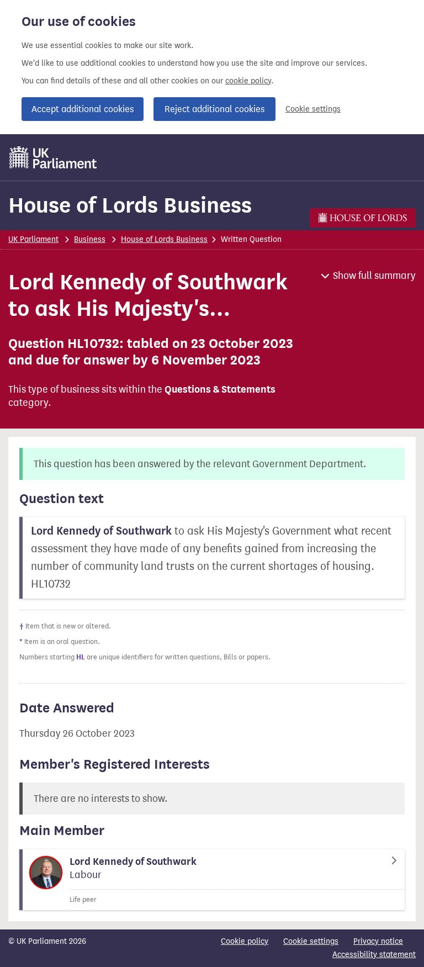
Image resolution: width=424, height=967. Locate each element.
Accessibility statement (374, 954)
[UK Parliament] (53, 157)
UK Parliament (33, 239)
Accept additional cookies (82, 109)
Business (89, 239)
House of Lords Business (130, 205)
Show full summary (374, 276)
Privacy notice (378, 941)
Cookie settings (313, 109)
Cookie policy (244, 941)
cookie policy (248, 81)
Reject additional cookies (214, 109)
